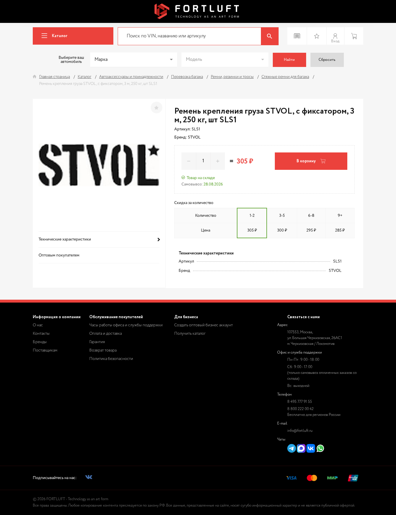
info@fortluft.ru (300, 431)
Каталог (60, 36)
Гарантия (97, 342)
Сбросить (327, 60)
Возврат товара (103, 350)
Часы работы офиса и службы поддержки (126, 325)
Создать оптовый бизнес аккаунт (203, 325)
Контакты (41, 334)
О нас (38, 325)
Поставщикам (45, 350)
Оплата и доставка (105, 334)
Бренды (40, 342)
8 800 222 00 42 (300, 409)
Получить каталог (190, 334)
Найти (289, 60)
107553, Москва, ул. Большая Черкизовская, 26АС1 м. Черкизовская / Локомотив (314, 338)
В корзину (306, 161)
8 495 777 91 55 (299, 402)
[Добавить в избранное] (156, 107)
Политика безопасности (111, 359)
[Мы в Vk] (88, 478)
